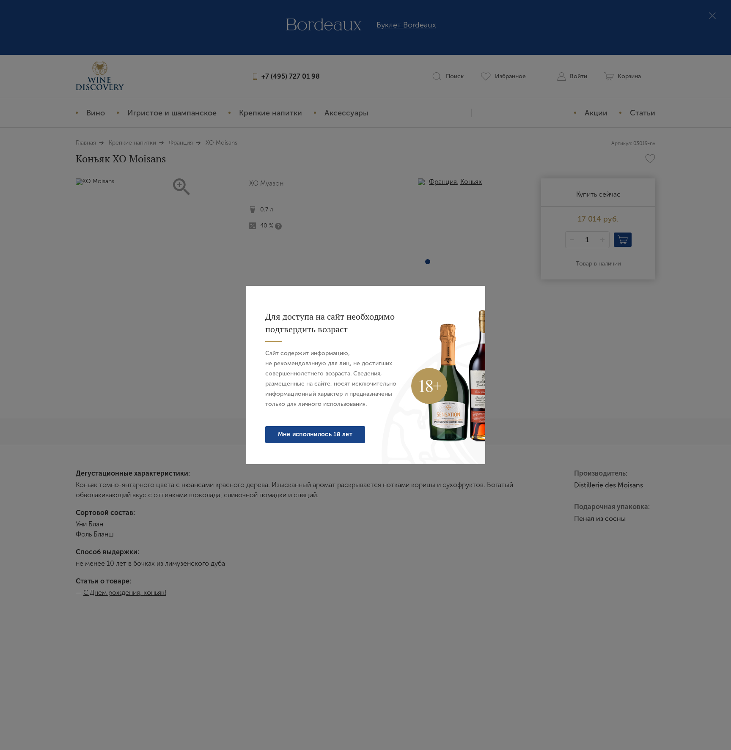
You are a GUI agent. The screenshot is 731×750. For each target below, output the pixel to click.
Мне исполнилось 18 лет (315, 434)
